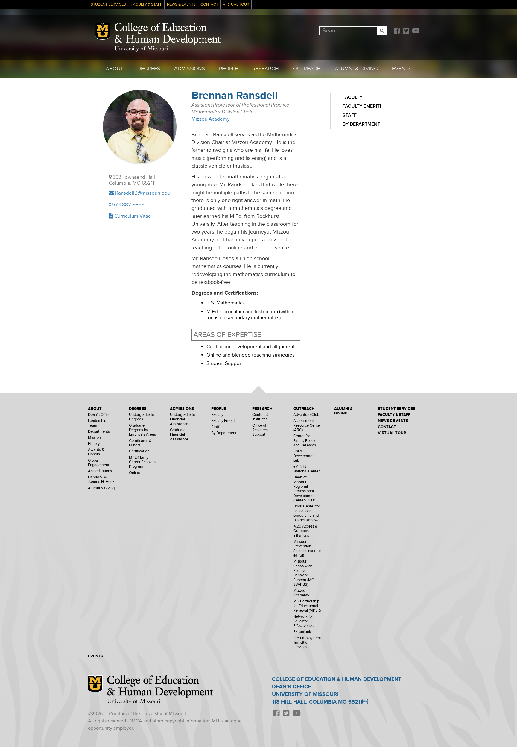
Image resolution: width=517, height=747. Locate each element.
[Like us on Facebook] (397, 31)
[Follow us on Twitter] (406, 31)
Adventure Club (306, 415)
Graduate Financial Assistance (179, 435)
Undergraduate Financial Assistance (182, 419)
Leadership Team (97, 423)
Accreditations (100, 471)
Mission (94, 437)
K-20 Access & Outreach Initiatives (305, 531)
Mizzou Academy (210, 119)
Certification (139, 451)
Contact (209, 4)
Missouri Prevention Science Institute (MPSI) (307, 549)
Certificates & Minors (140, 443)
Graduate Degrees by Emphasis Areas (142, 430)
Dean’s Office (99, 415)
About (114, 69)
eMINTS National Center (306, 468)
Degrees (148, 69)
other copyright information (180, 721)
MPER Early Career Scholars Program (142, 462)
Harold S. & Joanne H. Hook (101, 479)
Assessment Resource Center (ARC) (307, 425)
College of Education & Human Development (168, 34)
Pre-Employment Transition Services (307, 643)
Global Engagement (98, 462)
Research (265, 69)
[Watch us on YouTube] (415, 31)
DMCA (135, 721)
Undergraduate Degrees (141, 417)
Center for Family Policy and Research (304, 441)
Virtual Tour (236, 4)
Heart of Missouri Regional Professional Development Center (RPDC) (305, 489)
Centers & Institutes (260, 417)
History (94, 444)
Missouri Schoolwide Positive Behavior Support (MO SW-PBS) (303, 573)
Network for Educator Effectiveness (304, 621)
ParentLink (302, 632)
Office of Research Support (260, 430)
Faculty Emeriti (362, 106)
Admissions (189, 69)
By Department (361, 124)
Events (401, 69)
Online (134, 473)
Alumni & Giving (356, 69)
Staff (350, 115)
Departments (99, 431)
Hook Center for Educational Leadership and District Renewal (306, 513)
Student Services (108, 4)
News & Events (181, 4)
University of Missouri (141, 49)
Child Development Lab (304, 456)
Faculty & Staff (146, 4)
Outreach (307, 69)
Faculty (352, 97)
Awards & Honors (96, 452)
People (228, 69)
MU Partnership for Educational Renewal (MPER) (307, 606)
